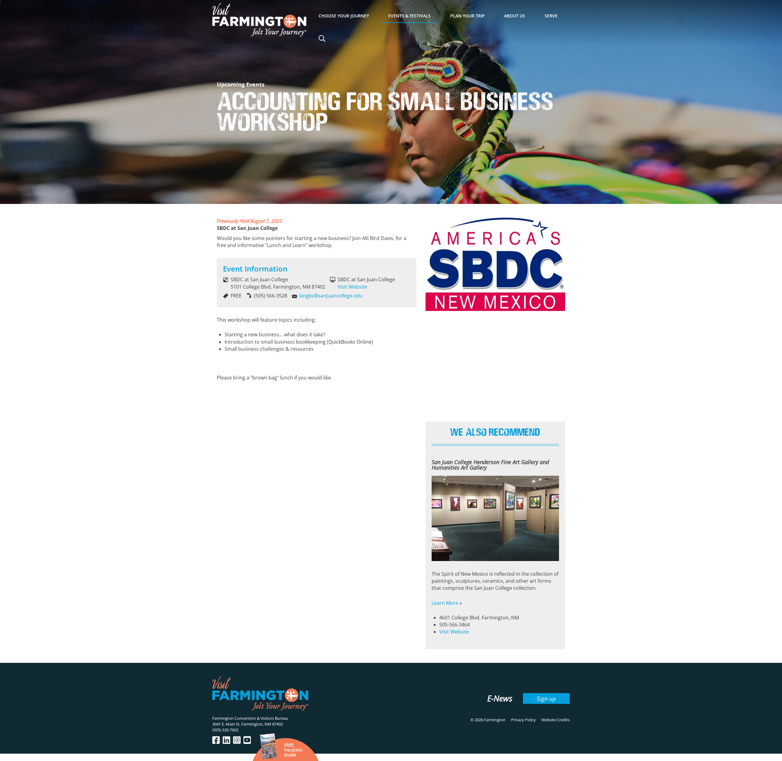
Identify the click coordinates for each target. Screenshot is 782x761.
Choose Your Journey (344, 16)
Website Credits (555, 719)
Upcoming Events (241, 84)
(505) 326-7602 (225, 730)
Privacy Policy (523, 719)
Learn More (445, 603)
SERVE (551, 16)
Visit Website (352, 286)
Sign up (546, 698)
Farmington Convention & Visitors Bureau (250, 718)
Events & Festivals (409, 16)
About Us (514, 16)
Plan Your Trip (467, 16)
